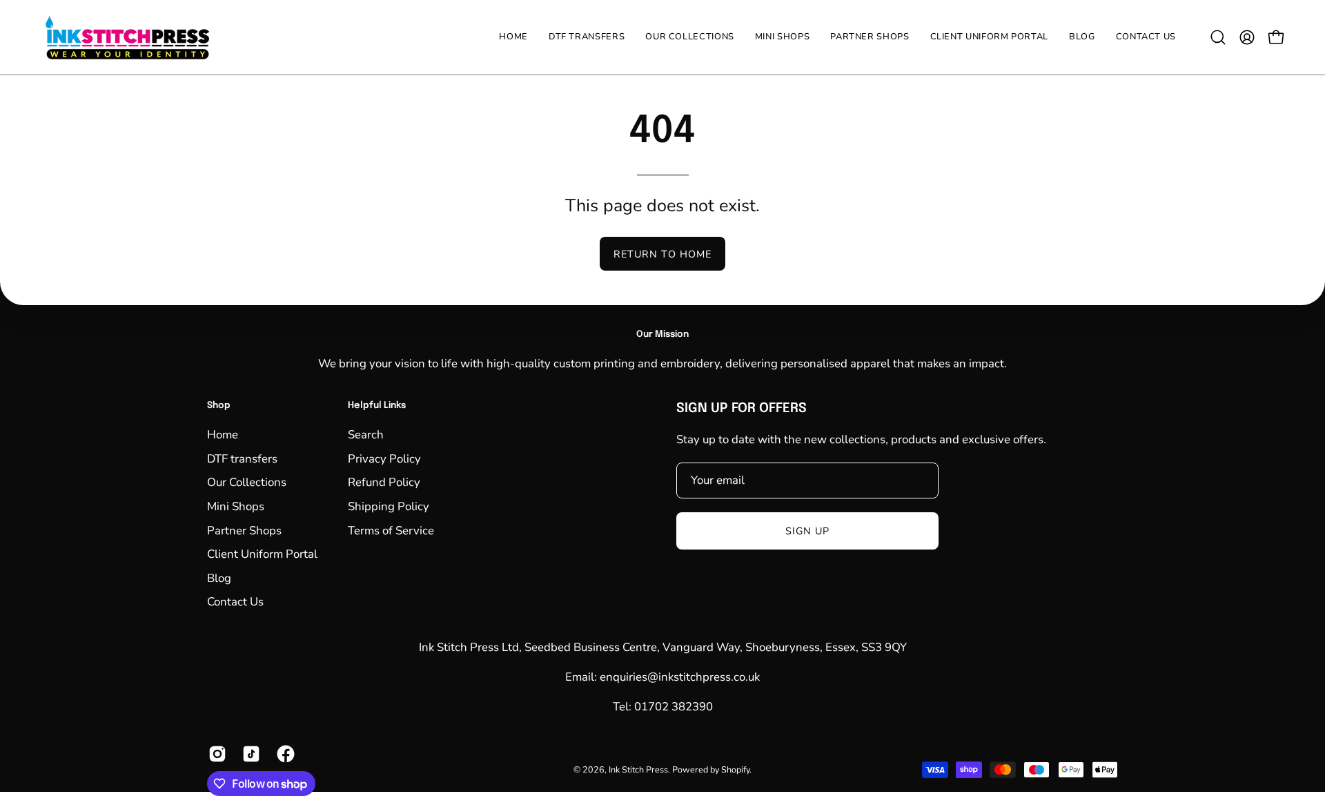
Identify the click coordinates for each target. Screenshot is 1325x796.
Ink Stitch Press (638, 770)
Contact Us (235, 602)
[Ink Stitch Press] (127, 37)
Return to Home (662, 254)
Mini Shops (235, 506)
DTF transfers (242, 458)
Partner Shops (244, 530)
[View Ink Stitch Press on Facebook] (283, 754)
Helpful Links (377, 405)
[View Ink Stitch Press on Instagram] (215, 754)
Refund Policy (384, 482)
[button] (690, 37)
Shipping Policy (388, 506)
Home (222, 435)
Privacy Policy (384, 458)
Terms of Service (391, 530)
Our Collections (246, 482)
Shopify (735, 770)
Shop (218, 405)
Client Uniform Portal (262, 554)
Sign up (807, 531)
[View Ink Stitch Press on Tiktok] (249, 754)
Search (366, 435)
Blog (219, 577)
